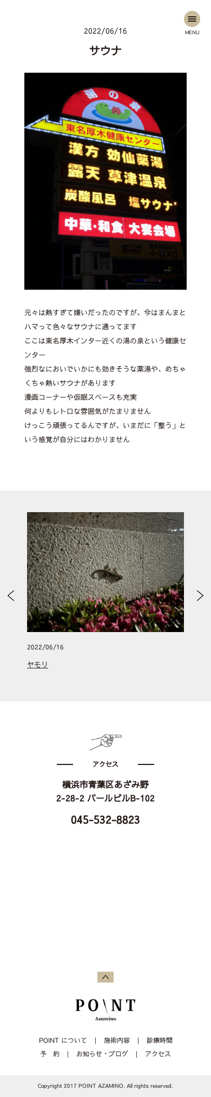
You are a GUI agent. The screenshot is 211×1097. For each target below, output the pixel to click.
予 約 (50, 1054)
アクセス (158, 1054)
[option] (105, 596)
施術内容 (117, 1040)
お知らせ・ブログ (102, 1054)
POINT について (63, 1040)
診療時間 (160, 1040)
